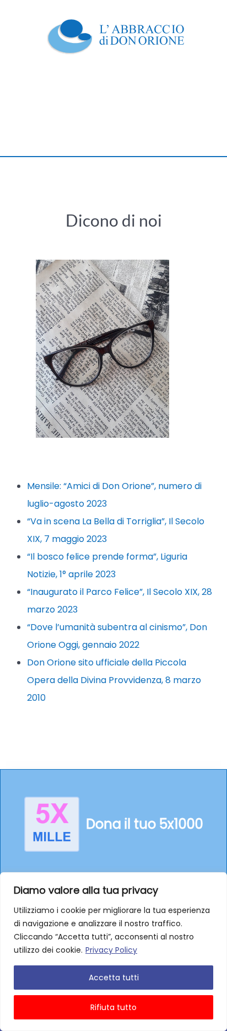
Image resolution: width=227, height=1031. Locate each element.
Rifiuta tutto (113, 1007)
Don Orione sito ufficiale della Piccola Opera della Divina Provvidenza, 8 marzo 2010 (114, 680)
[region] (113, 951)
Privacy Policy (111, 949)
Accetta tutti (114, 977)
